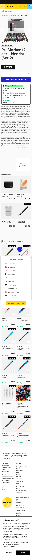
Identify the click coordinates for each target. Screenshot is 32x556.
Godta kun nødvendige (9, 546)
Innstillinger (9, 552)
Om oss (4, 469)
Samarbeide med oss (8, 478)
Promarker (7, 45)
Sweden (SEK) (11, 263)
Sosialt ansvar (6, 482)
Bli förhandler (5, 480)
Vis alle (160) (19, 492)
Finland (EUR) (11, 274)
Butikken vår (5, 471)
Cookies (4, 489)
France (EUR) (11, 281)
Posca (18, 488)
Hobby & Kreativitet (21, 467)
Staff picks (19, 478)
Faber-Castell (20, 487)
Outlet (18, 474)
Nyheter (18, 476)
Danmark (18, 513)
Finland (18, 515)
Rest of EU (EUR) (12, 295)
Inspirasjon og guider (7, 476)
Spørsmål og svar (7, 467)
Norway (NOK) (11, 267)
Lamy (17, 485)
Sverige (18, 512)
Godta (23, 552)
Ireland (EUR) (11, 278)
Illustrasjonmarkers (23, 15)
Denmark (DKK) (12, 271)
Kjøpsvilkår (5, 486)
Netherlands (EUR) (13, 288)
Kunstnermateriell (21, 465)
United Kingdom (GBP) (13, 292)
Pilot (17, 483)
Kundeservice (6, 465)
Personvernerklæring (8, 488)
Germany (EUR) (12, 285)
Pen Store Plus (6, 475)
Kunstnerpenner (11, 15)
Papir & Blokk (19, 470)
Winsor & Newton (21, 490)
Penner (3, 15)
